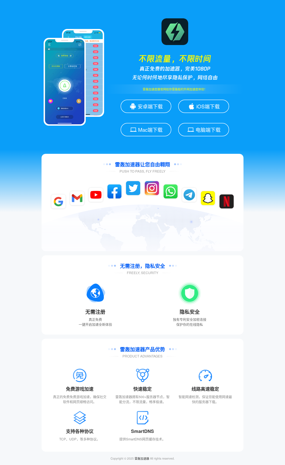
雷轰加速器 (142, 458)
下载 (212, 401)
